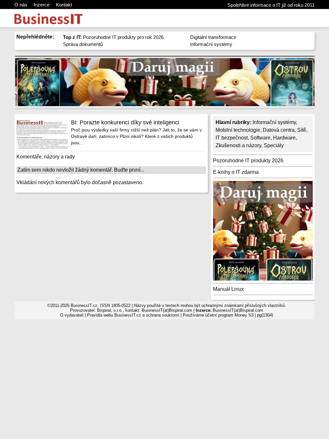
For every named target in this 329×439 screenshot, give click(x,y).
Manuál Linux (228, 289)
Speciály (274, 145)
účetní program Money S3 (229, 315)
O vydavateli (72, 315)
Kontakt (64, 4)
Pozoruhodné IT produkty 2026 (248, 160)
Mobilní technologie (238, 130)
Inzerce (41, 4)
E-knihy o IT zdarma (236, 172)
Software (260, 137)
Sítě (301, 130)
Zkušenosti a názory (238, 145)
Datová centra (279, 130)
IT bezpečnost (232, 137)
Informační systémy (211, 44)
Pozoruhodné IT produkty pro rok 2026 (113, 37)
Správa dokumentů (83, 44)
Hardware (284, 137)
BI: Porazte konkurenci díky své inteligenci (125, 122)
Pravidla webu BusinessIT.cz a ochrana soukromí (133, 315)
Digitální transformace (213, 37)
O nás (20, 4)
